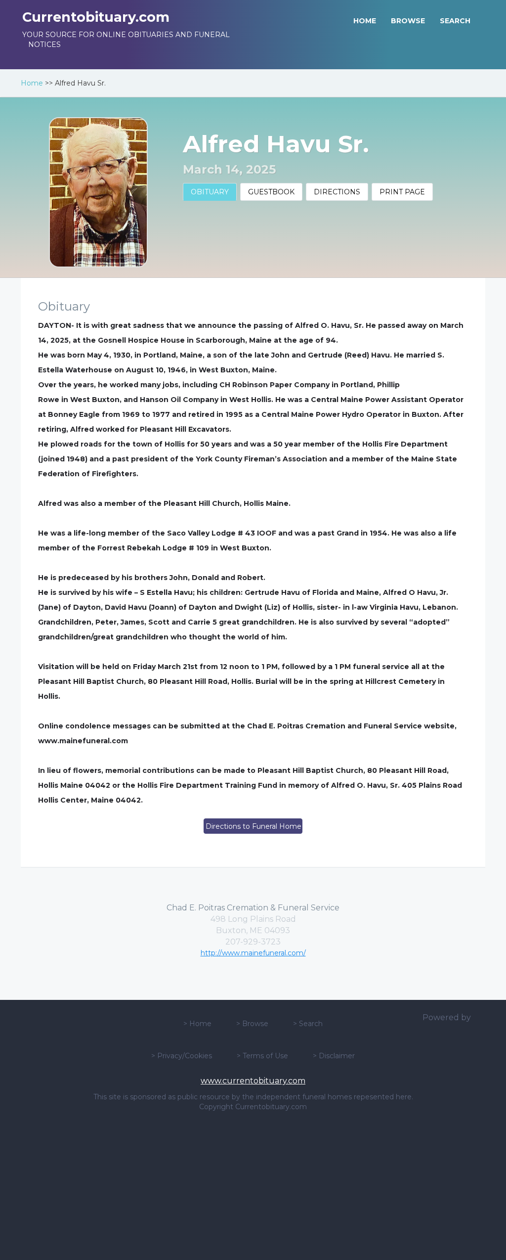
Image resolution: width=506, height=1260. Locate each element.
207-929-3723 (253, 941)
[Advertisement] (253, 1186)
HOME (364, 20)
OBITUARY (210, 191)
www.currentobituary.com (253, 1080)
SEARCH (455, 20)
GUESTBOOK (271, 191)
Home (32, 83)
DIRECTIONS (337, 191)
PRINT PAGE (402, 191)
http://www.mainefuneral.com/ (253, 952)
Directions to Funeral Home (253, 826)
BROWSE (408, 20)
